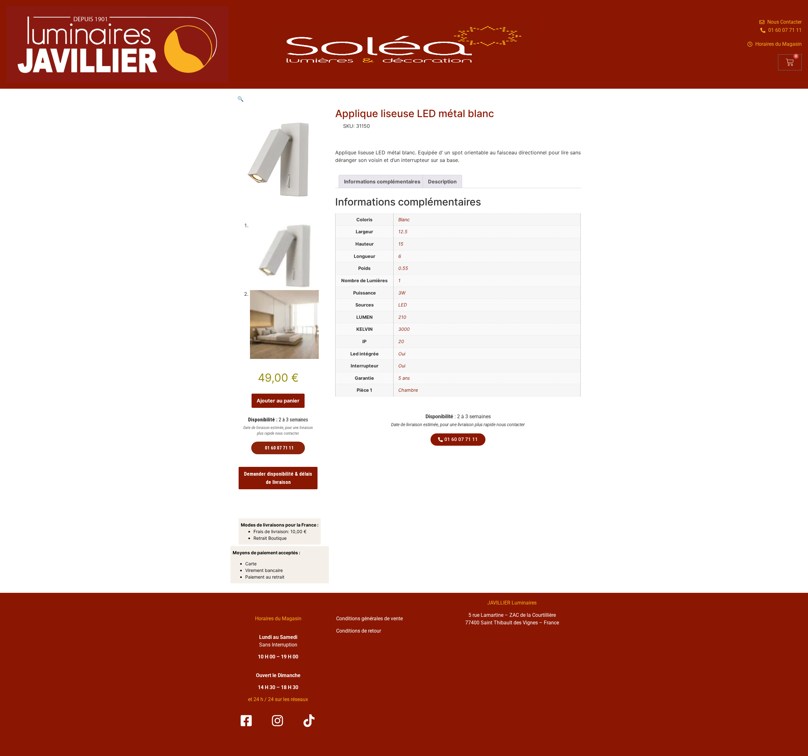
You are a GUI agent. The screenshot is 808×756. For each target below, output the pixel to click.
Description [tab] (442, 181)
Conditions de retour (358, 631)
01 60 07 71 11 (279, 448)
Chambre (408, 390)
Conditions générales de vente (369, 619)
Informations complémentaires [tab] (382, 181)
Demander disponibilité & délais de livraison (278, 478)
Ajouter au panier (278, 400)
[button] (240, 99)
